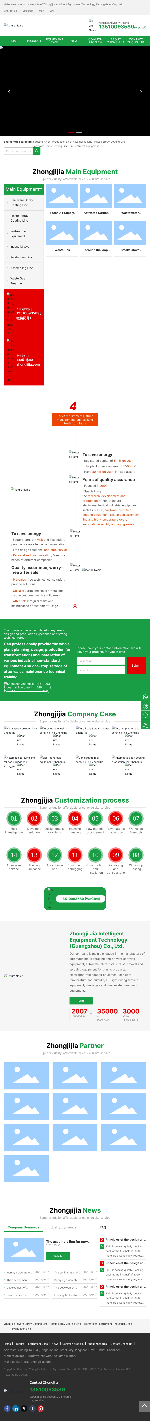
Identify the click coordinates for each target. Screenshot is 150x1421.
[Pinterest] (41, 1408)
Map (41, 10)
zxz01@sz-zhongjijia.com (33, 1361)
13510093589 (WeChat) (43, 687)
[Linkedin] (15, 1408)
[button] (71, 132)
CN (52, 10)
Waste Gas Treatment (17, 281)
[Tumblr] (32, 1408)
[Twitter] (24, 1408)
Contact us (10, 10)
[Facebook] (7, 1408)
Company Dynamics (24, 1227)
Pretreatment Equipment (84, 146)
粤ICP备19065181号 (90, 1369)
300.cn (23, 1374)
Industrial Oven (41, 141)
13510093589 (23, 1356)
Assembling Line (82, 141)
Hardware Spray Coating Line (50, 146)
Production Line (61, 141)
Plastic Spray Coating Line (109, 141)
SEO (127, 1369)
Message (27, 10)
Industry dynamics (62, 1227)
